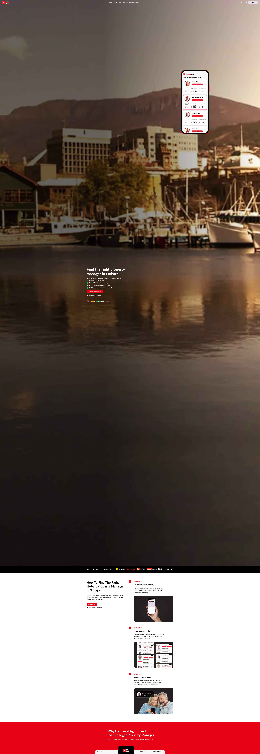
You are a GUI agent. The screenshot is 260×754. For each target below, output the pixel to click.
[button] (134, 2)
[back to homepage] (5, 2)
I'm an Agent (253, 2)
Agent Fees (125, 2)
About (110, 2)
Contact (115, 2)
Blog (120, 2)
